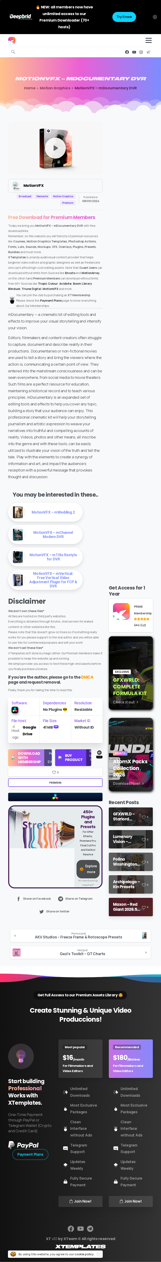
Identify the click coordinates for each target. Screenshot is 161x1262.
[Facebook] (127, 52)
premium (55, 782)
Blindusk (14, 289)
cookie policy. (84, 1254)
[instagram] (141, 52)
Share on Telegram (79, 899)
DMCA (87, 677)
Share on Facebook (37, 899)
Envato (70, 273)
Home (29, 88)
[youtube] (134, 52)
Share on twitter (57, 912)
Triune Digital (31, 289)
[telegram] (148, 52)
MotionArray (91, 273)
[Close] (155, 17)
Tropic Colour (48, 284)
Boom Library (82, 284)
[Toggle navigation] (148, 40)
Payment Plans (51, 300)
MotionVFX (50, 289)
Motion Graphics (55, 88)
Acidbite (65, 284)
